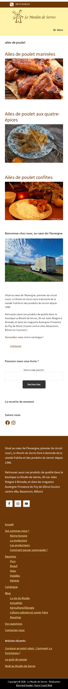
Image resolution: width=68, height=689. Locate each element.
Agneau (14, 580)
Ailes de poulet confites (28, 177)
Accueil (9, 524)
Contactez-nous (15, 630)
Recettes (10, 556)
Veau (13, 571)
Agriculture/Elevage (22, 608)
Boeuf (13, 566)
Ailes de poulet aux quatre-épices (32, 117)
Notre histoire (18, 536)
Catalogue (15, 346)
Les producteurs (20, 545)
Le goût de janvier (16, 659)
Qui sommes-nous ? (17, 531)
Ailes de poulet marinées (30, 54)
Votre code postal (34, 370)
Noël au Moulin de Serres (20, 666)
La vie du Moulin (20, 598)
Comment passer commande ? (29, 550)
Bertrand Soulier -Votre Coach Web (34, 685)
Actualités (16, 603)
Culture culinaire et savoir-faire (29, 612)
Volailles (15, 576)
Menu (60, 29)
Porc (13, 561)
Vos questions (13, 624)
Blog (8, 593)
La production (18, 540)
